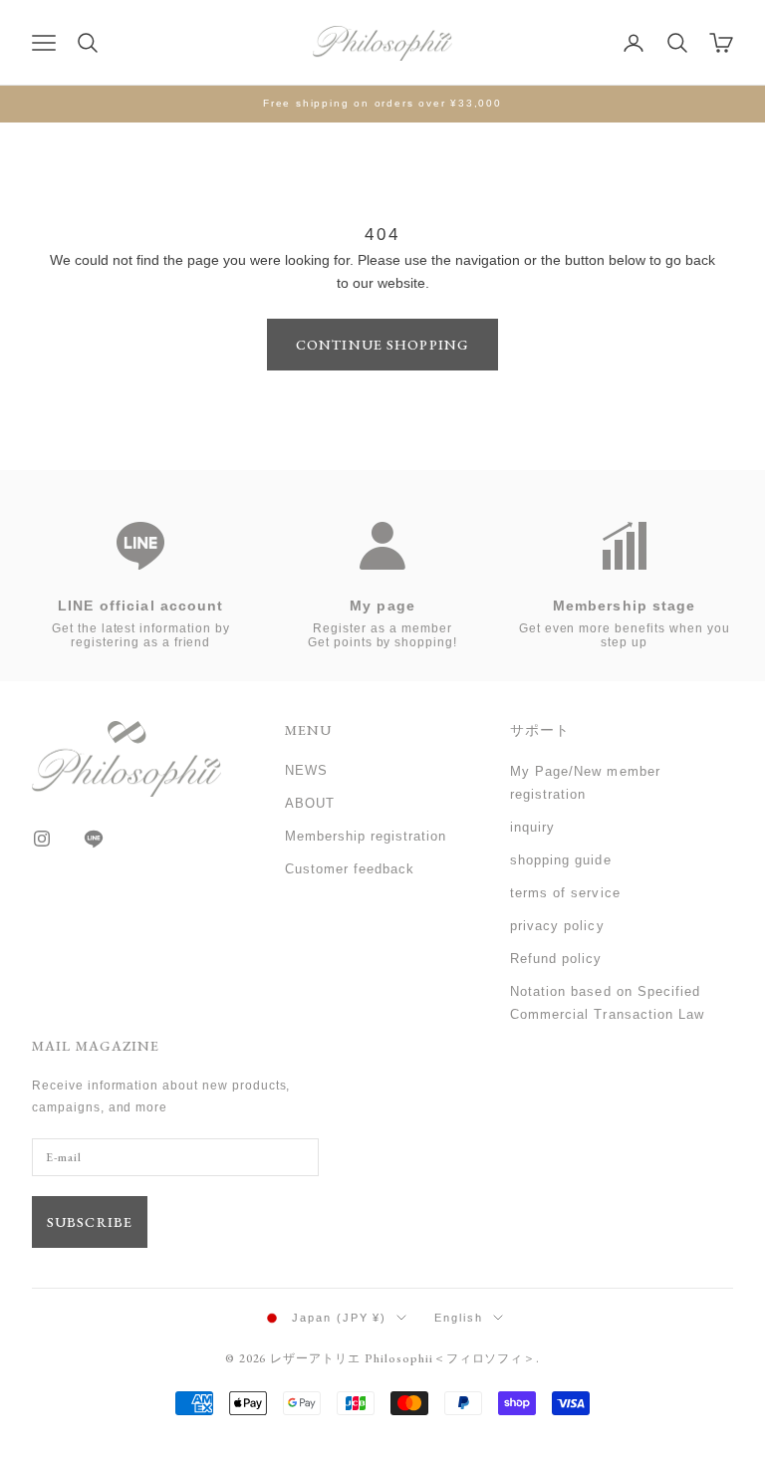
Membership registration (366, 836)
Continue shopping (382, 345)
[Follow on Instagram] (42, 839)
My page (382, 605)
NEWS (306, 770)
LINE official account (141, 605)
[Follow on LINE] (94, 839)
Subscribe (89, 1222)
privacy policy (557, 925)
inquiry (532, 827)
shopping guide (561, 859)
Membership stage (624, 605)
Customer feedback (350, 868)
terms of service (565, 892)
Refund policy (556, 958)
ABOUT (310, 803)
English (458, 1318)
